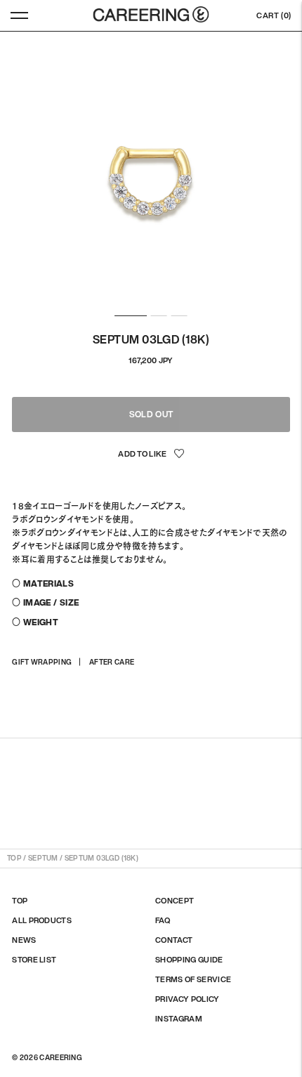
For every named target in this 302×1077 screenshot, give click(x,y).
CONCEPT (174, 900)
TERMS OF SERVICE (193, 979)
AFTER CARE (111, 662)
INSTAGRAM (178, 1018)
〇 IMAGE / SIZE (45, 602)
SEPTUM (43, 858)
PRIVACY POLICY (187, 999)
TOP (14, 858)
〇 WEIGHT (35, 622)
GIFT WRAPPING (42, 662)
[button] (151, 454)
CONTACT (173, 940)
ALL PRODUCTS (42, 920)
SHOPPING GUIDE (189, 959)
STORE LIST (34, 959)
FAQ (162, 920)
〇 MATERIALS (43, 583)
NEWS (24, 940)
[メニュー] (19, 15)
